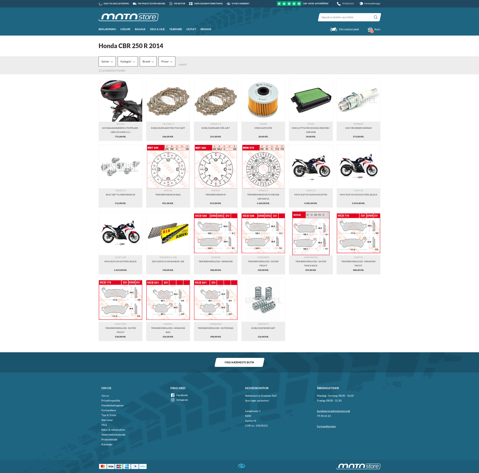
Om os (105, 395)
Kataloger (107, 444)
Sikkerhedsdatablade (113, 434)
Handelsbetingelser (112, 405)
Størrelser (107, 420)
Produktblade (109, 439)
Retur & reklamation (113, 429)
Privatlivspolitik (110, 400)
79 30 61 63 (324, 415)
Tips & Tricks (108, 415)
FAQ (104, 424)
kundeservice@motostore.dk (333, 411)
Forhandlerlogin (372, 3)
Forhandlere (108, 410)
